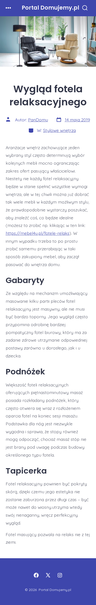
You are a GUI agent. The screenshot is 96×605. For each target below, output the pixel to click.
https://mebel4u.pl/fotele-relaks (37, 233)
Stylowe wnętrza (59, 130)
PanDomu (38, 119)
